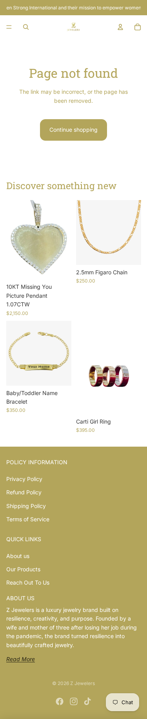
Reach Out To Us (27, 582)
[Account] (120, 27)
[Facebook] (59, 701)
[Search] (25, 27)
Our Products (23, 569)
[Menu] (9, 27)
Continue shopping (73, 129)
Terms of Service (27, 519)
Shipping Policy (26, 506)
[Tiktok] (87, 701)
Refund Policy (24, 492)
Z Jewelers (82, 683)
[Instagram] (73, 701)
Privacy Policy (24, 479)
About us (17, 556)
